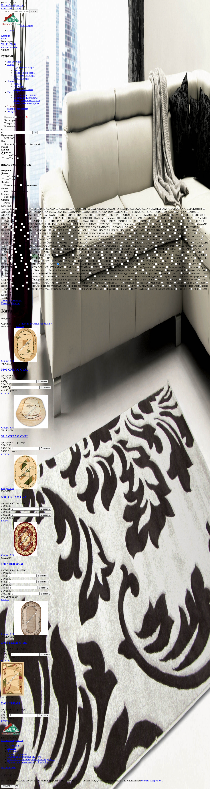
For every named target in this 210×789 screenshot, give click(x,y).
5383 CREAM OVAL (14, 497)
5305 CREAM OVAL (14, 369)
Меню (10, 30)
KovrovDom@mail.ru (12, 5)
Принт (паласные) (23, 89)
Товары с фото (12, 123)
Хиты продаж (11, 120)
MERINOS (10, 138)
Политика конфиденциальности (24, 756)
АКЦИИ (11, 111)
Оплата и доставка (17, 754)
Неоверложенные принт (26, 103)
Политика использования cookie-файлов (28, 762)
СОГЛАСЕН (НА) (10, 786)
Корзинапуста (5, 37)
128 (22, 326)
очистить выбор (9, 47)
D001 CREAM (10, 703)
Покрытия (12, 92)
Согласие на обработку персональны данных (31, 759)
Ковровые (19, 86)
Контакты (12, 751)
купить (5, 393)
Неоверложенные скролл (27, 100)
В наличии (10, 126)
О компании (13, 745)
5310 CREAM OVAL (14, 436)
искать (34, 11)
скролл (17, 84)
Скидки (22, 117)
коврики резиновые (17, 108)
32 (17, 326)
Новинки (9, 117)
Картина (18, 70)
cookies (145, 780)
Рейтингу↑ (29, 323)
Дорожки (12, 81)
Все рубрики (14, 61)
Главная (5, 303)
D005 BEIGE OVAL (14, 642)
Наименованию (43, 323)
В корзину (42, 381)
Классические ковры (24, 75)
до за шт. (53, 132)
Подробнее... (156, 780)
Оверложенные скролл (26, 97)
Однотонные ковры (24, 67)
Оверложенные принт (25, 95)
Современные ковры (24, 72)
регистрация (14, 8)
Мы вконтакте (8, 767)
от (2, 132)
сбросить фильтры (11, 300)
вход (3, 8)
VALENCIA (7, 44)
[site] (10, 735)
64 (19, 326)
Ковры (10, 64)
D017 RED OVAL (12, 564)
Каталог (15, 303)
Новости (11, 748)
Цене (21, 323)
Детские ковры (21, 78)
